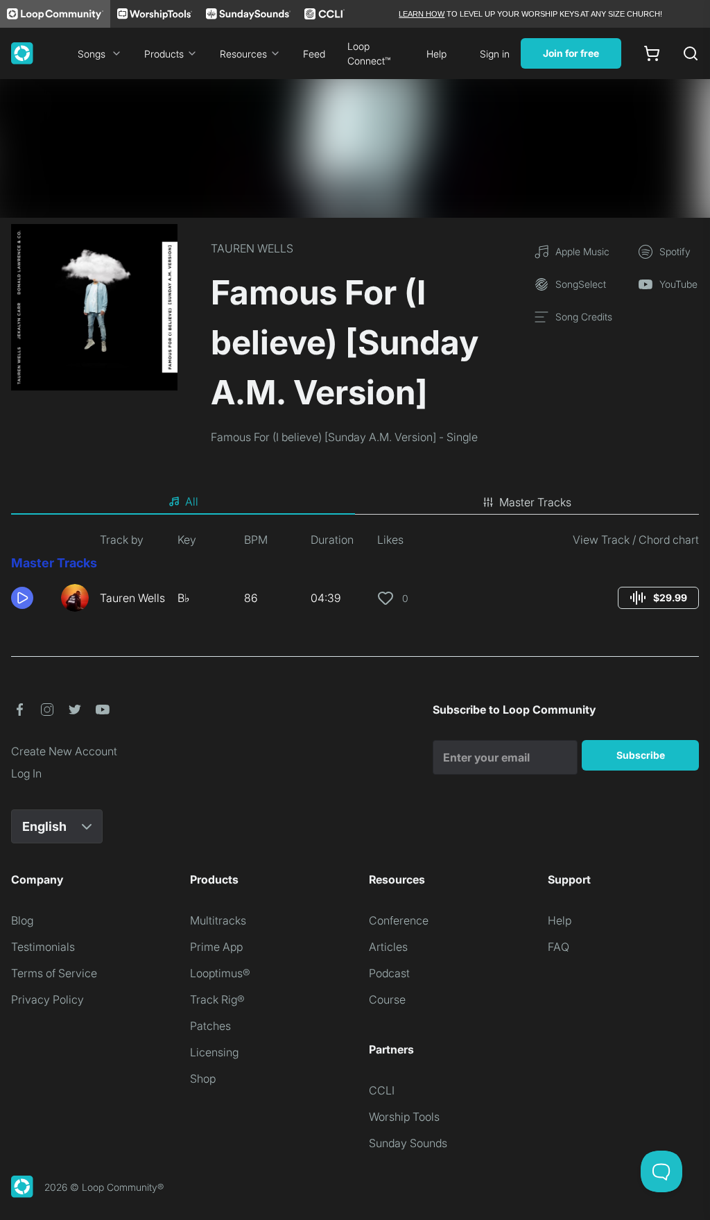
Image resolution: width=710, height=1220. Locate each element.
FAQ (558, 947)
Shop (203, 1078)
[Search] (690, 53)
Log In (26, 773)
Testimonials (43, 947)
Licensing (214, 1052)
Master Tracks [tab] (535, 502)
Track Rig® (217, 999)
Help (436, 54)
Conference (398, 920)
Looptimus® (220, 973)
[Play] (22, 598)
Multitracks (218, 920)
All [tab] (191, 501)
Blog (22, 920)
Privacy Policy (47, 999)
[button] (30, 598)
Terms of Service (54, 973)
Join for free (571, 53)
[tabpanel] (355, 577)
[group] (658, 598)
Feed (314, 54)
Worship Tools (404, 1117)
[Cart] (651, 53)
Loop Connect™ (368, 53)
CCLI (382, 1090)
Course (387, 999)
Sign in (495, 54)
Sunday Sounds (408, 1143)
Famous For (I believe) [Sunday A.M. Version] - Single (344, 437)
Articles (388, 947)
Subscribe (640, 755)
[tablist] (355, 502)
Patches (210, 1026)
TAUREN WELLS (252, 248)
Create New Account (64, 751)
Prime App (216, 947)
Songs (91, 54)
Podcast (389, 973)
